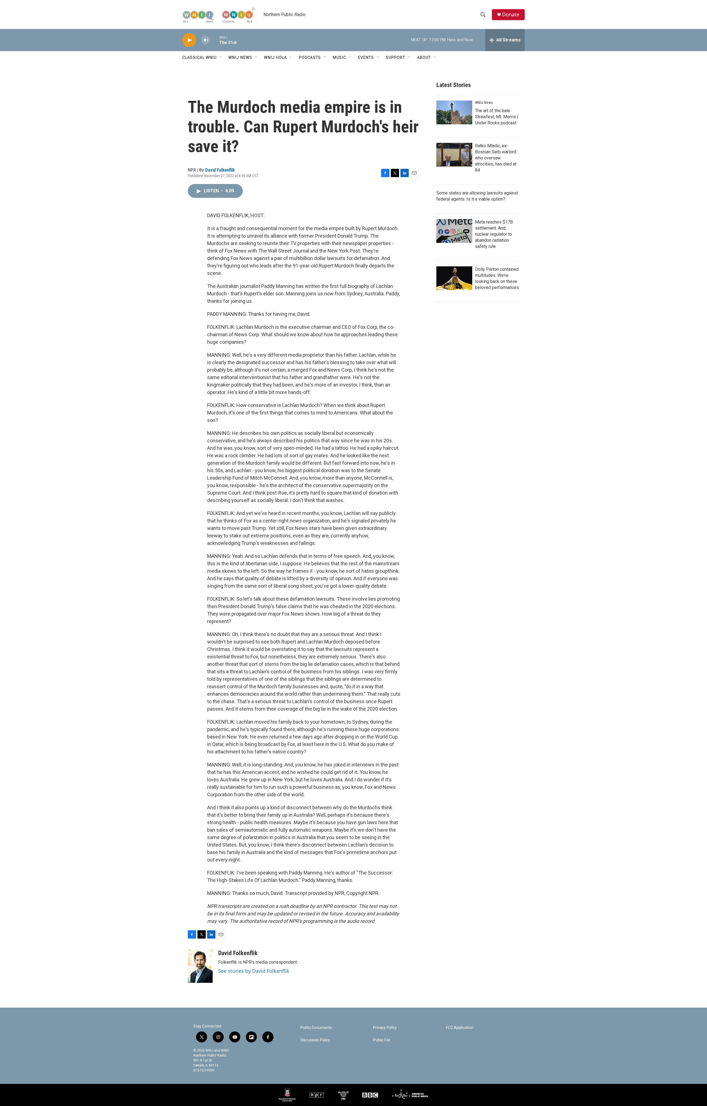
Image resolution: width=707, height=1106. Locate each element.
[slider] (214, 40)
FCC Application (459, 1028)
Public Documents (316, 1028)
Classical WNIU (199, 57)
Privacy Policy (385, 1028)
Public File (381, 1040)
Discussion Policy (315, 1040)
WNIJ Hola (275, 57)
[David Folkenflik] (200, 966)
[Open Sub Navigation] (220, 57)
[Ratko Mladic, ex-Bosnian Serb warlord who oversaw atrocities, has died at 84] (454, 155)
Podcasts (310, 57)
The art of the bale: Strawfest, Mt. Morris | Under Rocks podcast (496, 116)
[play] (189, 40)
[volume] (205, 40)
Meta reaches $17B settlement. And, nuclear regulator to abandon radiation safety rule (494, 234)
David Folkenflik (220, 170)
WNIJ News (240, 57)
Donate (510, 14)
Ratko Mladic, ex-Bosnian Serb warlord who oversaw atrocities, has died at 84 (495, 158)
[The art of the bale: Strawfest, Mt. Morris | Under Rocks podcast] (454, 112)
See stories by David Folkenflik (253, 971)
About (424, 57)
